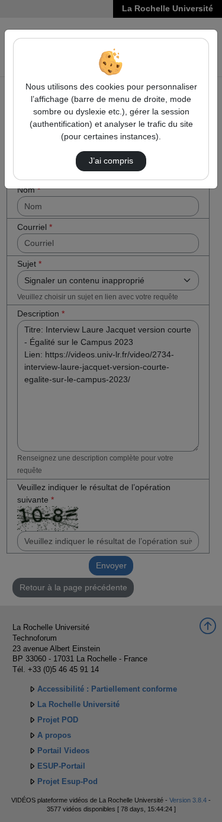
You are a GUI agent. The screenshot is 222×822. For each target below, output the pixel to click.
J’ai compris (111, 160)
